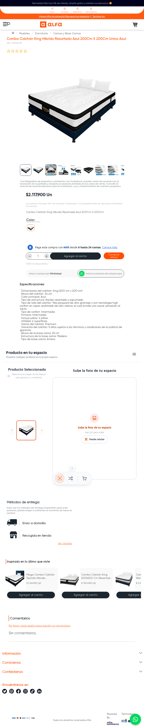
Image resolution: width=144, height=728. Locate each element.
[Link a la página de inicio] (13, 33)
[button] (30, 227)
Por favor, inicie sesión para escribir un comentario (39, 625)
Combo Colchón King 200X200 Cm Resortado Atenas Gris (96, 576)
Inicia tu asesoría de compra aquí (104, 273)
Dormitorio (41, 33)
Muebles (24, 33)
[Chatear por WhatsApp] (135, 719)
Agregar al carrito (75, 256)
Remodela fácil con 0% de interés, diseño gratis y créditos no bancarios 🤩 (72, 3)
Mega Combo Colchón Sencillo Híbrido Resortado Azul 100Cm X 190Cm (40, 576)
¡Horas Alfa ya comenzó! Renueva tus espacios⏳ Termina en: (72, 16)
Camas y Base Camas (67, 33)
